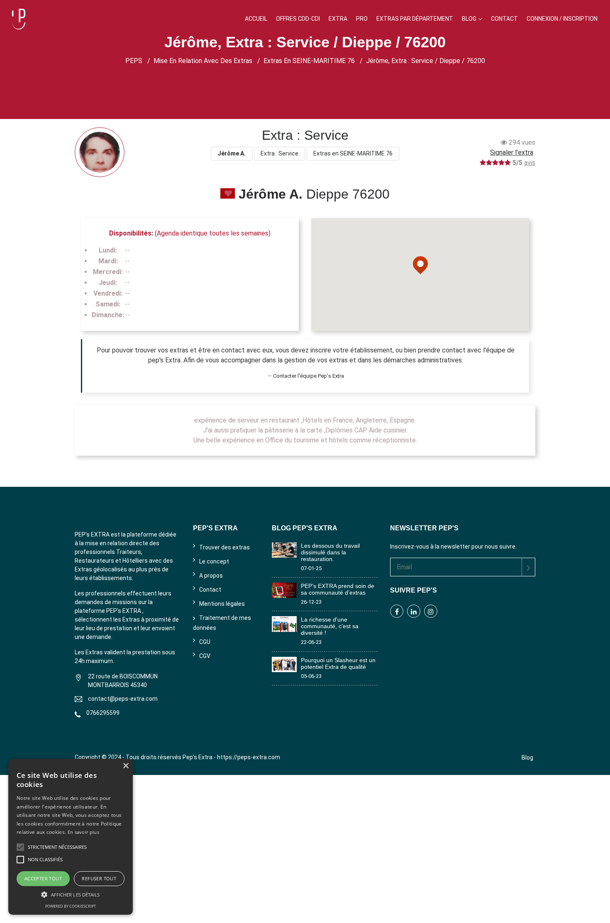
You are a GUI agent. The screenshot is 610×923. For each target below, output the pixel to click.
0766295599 (103, 712)
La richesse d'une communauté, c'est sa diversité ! (330, 626)
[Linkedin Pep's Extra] (413, 611)
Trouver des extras (224, 547)
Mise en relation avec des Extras (203, 61)
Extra (338, 18)
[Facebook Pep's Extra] (396, 611)
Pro (362, 18)
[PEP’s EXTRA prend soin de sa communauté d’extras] (284, 590)
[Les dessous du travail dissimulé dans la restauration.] (284, 550)
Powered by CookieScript (70, 906)
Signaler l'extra (511, 152)
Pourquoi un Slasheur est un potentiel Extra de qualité (338, 663)
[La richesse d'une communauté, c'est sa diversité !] (284, 623)
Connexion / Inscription (562, 18)
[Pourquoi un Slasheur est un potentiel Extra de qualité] (284, 664)
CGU (204, 642)
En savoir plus (83, 832)
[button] (70, 894)
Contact (504, 18)
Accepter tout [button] (43, 878)
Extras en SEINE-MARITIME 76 (309, 61)
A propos (211, 575)
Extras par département (414, 18)
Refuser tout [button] (99, 878)
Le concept (214, 561)
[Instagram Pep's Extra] (430, 611)
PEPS (133, 61)
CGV (204, 656)
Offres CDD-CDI (298, 18)
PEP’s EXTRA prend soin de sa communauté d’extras (337, 589)
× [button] (125, 766)
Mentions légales (222, 603)
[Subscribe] (528, 567)
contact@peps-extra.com (123, 698)
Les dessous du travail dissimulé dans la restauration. (330, 552)
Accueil (256, 18)
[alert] (70, 837)
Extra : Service (279, 153)
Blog (469, 18)
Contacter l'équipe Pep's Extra (308, 376)
